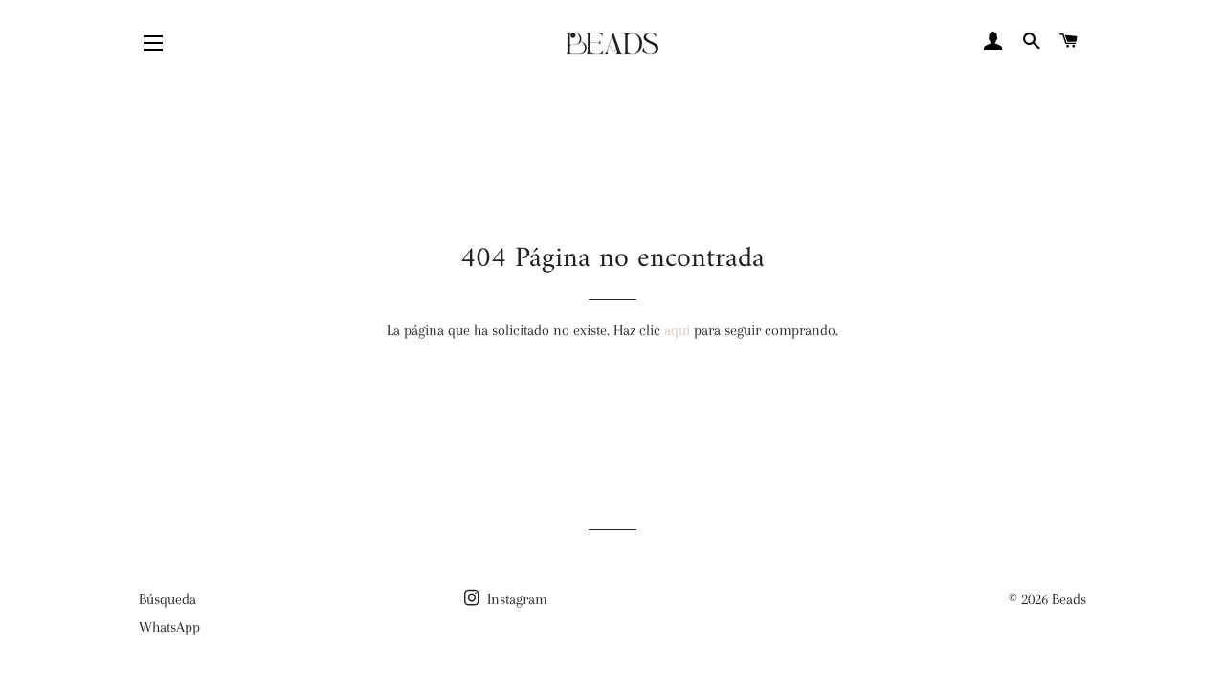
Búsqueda (167, 599)
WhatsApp (169, 626)
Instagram (515, 599)
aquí (677, 330)
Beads (1069, 599)
